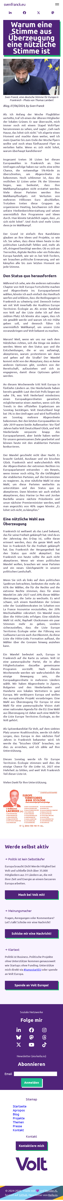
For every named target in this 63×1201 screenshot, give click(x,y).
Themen (18, 1122)
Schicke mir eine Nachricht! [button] (31, 933)
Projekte (19, 1118)
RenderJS (51, 1190)
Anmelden (31, 1082)
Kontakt (18, 1130)
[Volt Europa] (31, 1174)
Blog (16, 1114)
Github (23, 1194)
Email (8, 1074)
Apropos (19, 1110)
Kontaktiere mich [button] (31, 1146)
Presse (17, 1126)
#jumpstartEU (32, 969)
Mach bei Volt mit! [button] (31, 895)
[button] (10, 12)
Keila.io (52, 1194)
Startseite (19, 1106)
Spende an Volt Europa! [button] (32, 985)
